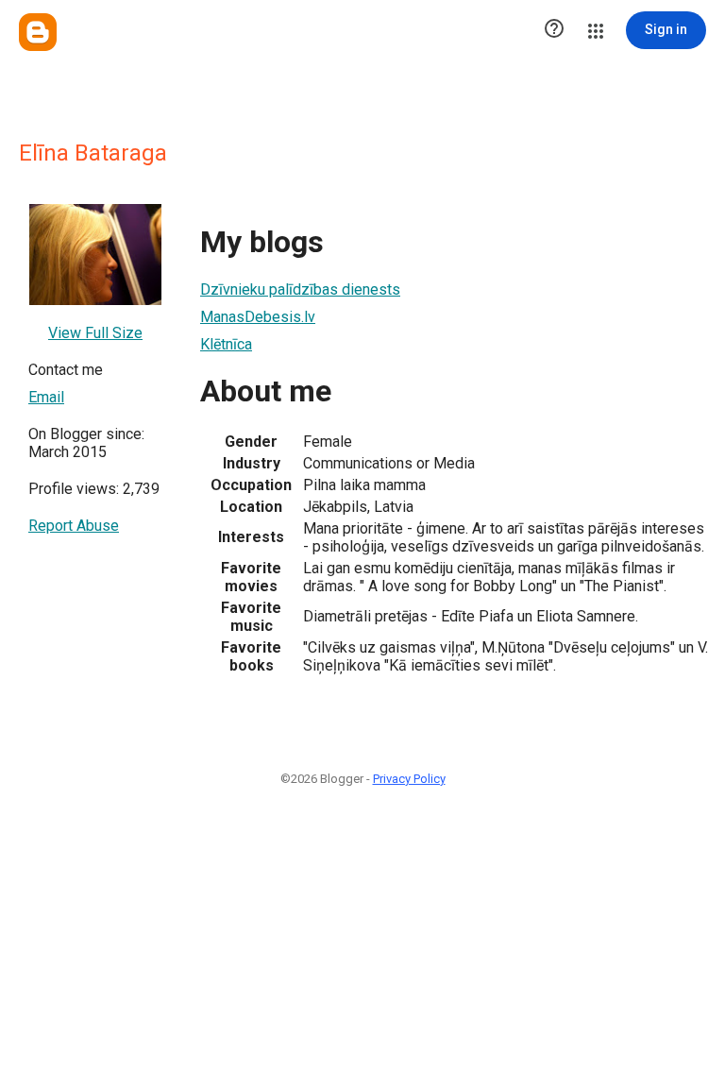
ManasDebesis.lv (257, 317)
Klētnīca (226, 344)
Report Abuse (73, 526)
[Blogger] (38, 32)
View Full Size (95, 333)
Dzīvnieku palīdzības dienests (300, 289)
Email (46, 397)
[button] (554, 30)
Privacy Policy (409, 779)
